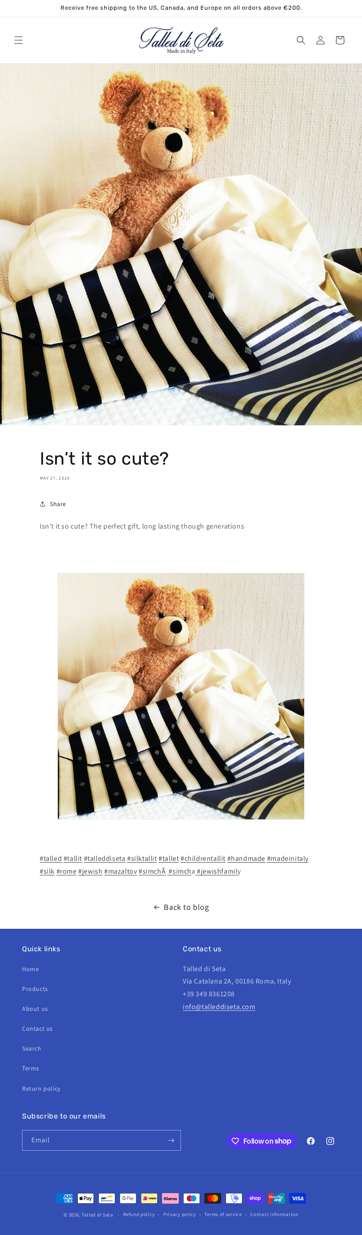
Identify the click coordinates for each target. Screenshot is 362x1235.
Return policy (41, 1088)
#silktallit (142, 858)
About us (35, 1009)
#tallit (73, 858)
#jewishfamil (217, 871)
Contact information (274, 1214)
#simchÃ (152, 871)
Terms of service (222, 1214)
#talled (51, 858)
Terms (30, 1068)
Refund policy (139, 1214)
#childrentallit (203, 858)
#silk (47, 871)
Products (35, 989)
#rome (67, 871)
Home (30, 969)
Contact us (37, 1028)
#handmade (246, 858)
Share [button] (58, 504)
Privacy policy (179, 1214)
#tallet (168, 858)
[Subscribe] (171, 1140)
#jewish (90, 871)
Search (31, 1048)
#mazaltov (120, 871)
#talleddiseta (105, 858)
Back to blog (186, 907)
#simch (179, 871)
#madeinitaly (288, 858)
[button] (18, 40)
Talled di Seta (97, 1215)
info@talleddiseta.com (219, 1006)
